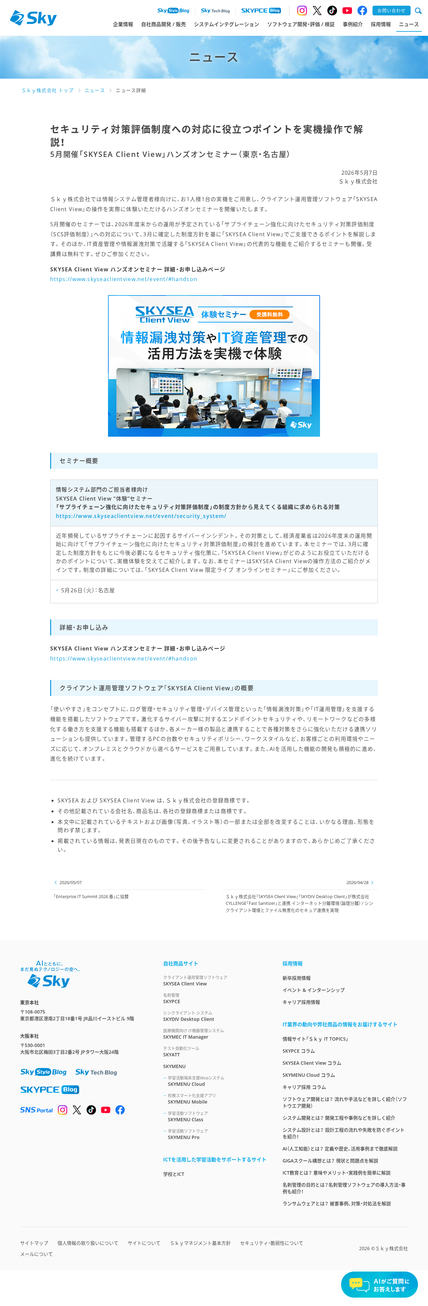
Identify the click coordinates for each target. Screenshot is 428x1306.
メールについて (36, 1254)
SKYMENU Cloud (196, 1081)
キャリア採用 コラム (304, 1087)
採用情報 (381, 24)
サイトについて (144, 1243)
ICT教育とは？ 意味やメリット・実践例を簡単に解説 (337, 1172)
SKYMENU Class (188, 1117)
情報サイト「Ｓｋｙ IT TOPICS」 (315, 1039)
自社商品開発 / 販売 (163, 24)
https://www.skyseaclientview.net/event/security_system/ (141, 516)
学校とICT (173, 1174)
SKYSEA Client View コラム (312, 1063)
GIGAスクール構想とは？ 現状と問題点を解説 (330, 1160)
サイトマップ (34, 1243)
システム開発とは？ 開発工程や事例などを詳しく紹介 (339, 1118)
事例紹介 (353, 24)
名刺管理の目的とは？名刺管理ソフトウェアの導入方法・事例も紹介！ (344, 1188)
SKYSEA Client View (195, 981)
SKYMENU (174, 1066)
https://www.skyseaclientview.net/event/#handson (123, 279)
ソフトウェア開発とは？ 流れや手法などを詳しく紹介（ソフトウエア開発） (345, 1102)
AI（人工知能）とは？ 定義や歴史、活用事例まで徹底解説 (340, 1148)
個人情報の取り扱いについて (88, 1243)
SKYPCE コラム (299, 1051)
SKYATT (181, 1052)
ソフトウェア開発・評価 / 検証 (301, 24)
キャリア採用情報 (301, 1002)
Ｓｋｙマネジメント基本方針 (200, 1243)
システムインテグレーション (226, 24)
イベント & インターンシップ (314, 990)
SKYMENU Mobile (192, 1099)
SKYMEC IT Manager (193, 1034)
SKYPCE (171, 998)
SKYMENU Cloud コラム (309, 1075)
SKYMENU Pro (188, 1134)
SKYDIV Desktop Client (188, 1016)
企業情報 (123, 24)
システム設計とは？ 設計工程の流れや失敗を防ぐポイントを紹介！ (344, 1133)
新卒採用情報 (297, 978)
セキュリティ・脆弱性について (271, 1243)
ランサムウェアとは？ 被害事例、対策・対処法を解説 (337, 1203)
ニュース (409, 24)
